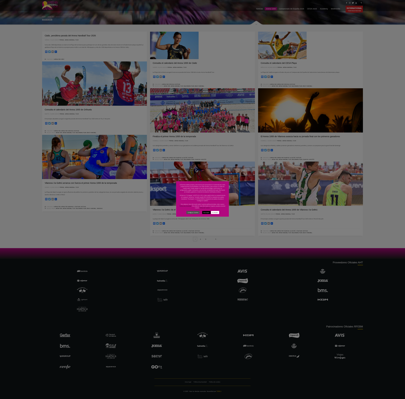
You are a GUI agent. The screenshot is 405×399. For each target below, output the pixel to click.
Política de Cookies (205, 208)
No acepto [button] (206, 212)
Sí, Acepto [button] (215, 212)
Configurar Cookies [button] (193, 212)
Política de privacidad (185, 206)
